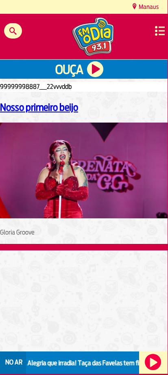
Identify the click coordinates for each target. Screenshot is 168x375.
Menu (160, 31)
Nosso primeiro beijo (39, 107)
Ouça (69, 69)
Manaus (148, 6)
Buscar (13, 31)
